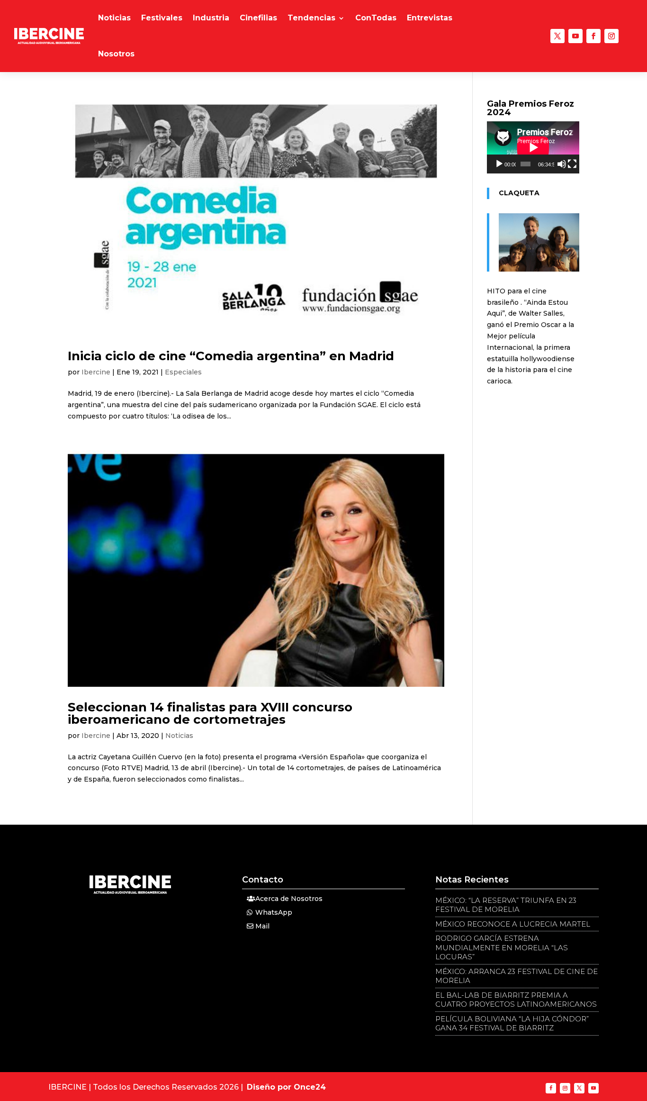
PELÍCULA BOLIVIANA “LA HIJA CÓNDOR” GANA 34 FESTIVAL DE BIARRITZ (512, 1023)
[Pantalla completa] (572, 164)
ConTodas (375, 17)
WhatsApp (273, 912)
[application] (533, 147)
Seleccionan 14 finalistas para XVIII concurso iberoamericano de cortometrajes (210, 713)
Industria (211, 17)
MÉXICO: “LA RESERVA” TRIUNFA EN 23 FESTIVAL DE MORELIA (505, 905)
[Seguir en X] (557, 36)
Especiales (183, 372)
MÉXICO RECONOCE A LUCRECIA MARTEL (512, 923)
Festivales (161, 17)
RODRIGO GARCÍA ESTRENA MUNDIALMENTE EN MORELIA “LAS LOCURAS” (501, 947)
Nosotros (116, 53)
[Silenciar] (561, 164)
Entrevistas (429, 17)
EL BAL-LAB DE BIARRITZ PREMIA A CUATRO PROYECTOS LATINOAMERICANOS (516, 1000)
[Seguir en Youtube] (575, 36)
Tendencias (311, 17)
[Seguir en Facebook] (593, 36)
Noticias (114, 17)
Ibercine (95, 372)
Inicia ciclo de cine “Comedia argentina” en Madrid (231, 356)
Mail (262, 926)
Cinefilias (258, 17)
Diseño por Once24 (286, 1087)
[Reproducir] (499, 164)
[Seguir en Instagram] (611, 36)
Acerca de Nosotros (289, 898)
